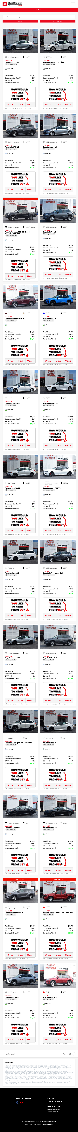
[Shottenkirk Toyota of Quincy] (17, 4)
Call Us (40, 10)
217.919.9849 (54, 1101)
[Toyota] (5, 4)
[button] (36, 40)
